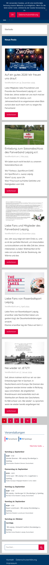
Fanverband (12, 439)
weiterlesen (11, 115)
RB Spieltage (26, 439)
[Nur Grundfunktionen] (46, 10)
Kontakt (10, 559)
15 (28, 420)
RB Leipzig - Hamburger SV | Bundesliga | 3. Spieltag (24, 493)
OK (12, 15)
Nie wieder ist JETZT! (17, 368)
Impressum (11, 563)
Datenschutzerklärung (26, 559)
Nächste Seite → (37, 446)
